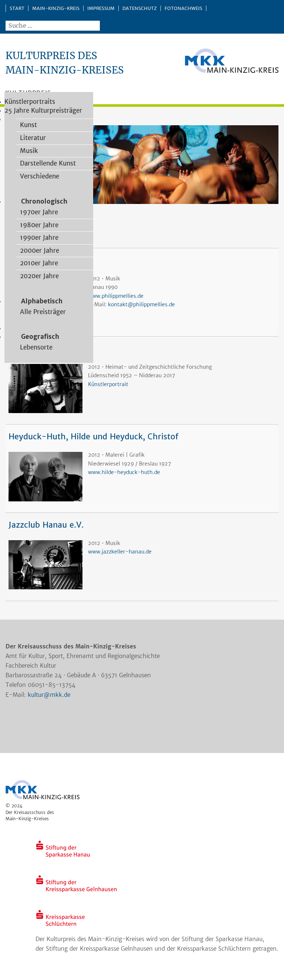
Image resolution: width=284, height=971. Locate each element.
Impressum (101, 8)
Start (17, 8)
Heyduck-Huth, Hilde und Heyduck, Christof (94, 437)
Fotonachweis (183, 8)
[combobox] (53, 26)
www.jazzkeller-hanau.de (120, 551)
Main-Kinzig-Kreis (56, 8)
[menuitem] (26, 124)
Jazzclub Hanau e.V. (46, 525)
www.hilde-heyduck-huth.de (124, 472)
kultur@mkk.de (49, 694)
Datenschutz (139, 8)
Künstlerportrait (108, 384)
